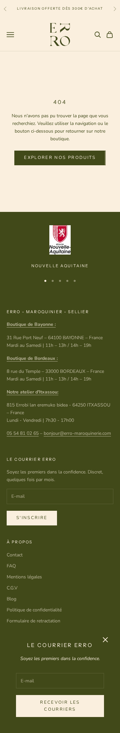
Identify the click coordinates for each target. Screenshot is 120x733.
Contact (15, 555)
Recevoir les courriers (60, 705)
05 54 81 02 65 (23, 433)
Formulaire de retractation (33, 621)
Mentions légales (24, 577)
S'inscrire (31, 518)
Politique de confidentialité (34, 610)
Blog (11, 599)
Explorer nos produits (60, 158)
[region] (60, 247)
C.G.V (12, 588)
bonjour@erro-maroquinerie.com (77, 433)
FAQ (11, 566)
